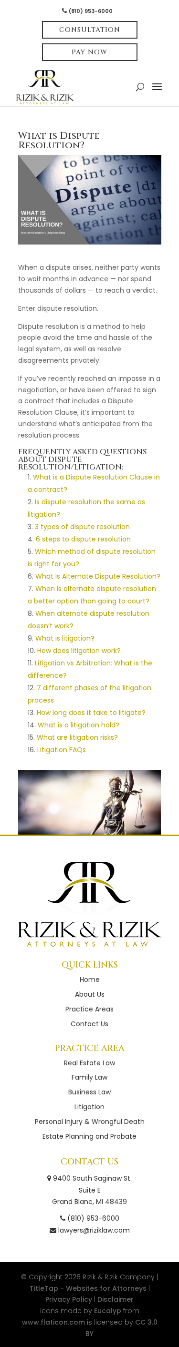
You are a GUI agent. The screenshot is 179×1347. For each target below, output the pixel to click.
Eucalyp (107, 1311)
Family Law (89, 1077)
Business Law (89, 1092)
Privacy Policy (68, 1299)
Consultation (89, 29)
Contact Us (89, 1024)
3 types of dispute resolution (82, 526)
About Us (90, 994)
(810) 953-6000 (91, 11)
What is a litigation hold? (78, 725)
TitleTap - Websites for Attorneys (88, 1288)
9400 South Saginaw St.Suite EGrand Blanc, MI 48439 (91, 1190)
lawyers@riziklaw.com (94, 1230)
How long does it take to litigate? (91, 712)
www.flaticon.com (53, 1322)
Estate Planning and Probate (89, 1136)
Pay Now (89, 52)
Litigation (89, 1107)
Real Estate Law (89, 1063)
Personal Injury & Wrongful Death (90, 1121)
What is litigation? (65, 638)
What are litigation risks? (77, 737)
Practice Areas (89, 1009)
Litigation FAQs (61, 750)
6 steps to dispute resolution (83, 539)
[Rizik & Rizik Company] (89, 904)
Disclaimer (115, 1299)
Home (90, 979)
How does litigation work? (79, 650)
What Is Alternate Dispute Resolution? (97, 576)
